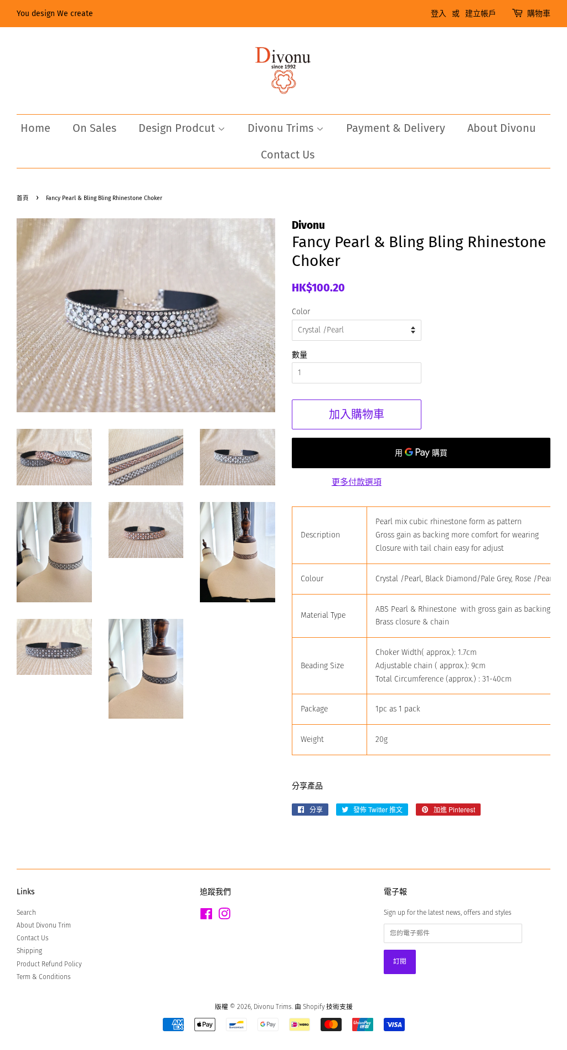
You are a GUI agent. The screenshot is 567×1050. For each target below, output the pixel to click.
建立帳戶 (480, 13)
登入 (438, 13)
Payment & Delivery (395, 128)
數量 (299, 355)
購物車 (538, 13)
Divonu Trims (282, 128)
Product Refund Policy (49, 964)
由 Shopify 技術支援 (324, 1007)
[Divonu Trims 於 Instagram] (224, 916)
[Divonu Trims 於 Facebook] (206, 916)
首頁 (23, 198)
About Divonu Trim (44, 925)
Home (35, 128)
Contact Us (288, 154)
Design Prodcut (178, 128)
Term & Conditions (44, 977)
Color (301, 311)
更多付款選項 (357, 482)
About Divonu (501, 128)
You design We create (55, 13)
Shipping (29, 951)
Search (26, 912)
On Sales (94, 128)
